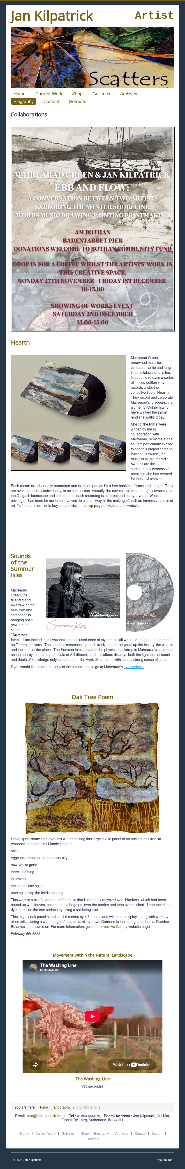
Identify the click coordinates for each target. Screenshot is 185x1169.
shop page (93, 505)
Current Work (48, 93)
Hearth (163, 392)
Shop (77, 93)
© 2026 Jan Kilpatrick (27, 1160)
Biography (24, 101)
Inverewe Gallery (113, 926)
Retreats (77, 101)
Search (157, 1133)
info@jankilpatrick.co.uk (46, 1115)
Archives (128, 93)
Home (19, 93)
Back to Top (164, 1160)
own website (134, 667)
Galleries (101, 93)
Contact (51, 101)
